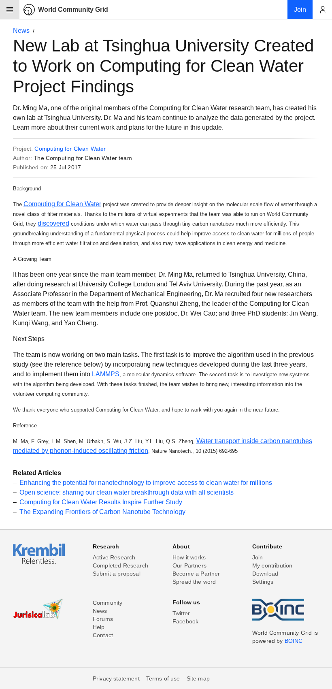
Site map (198, 678)
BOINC (294, 641)
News (21, 30)
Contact (103, 635)
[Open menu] (9, 9)
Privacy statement (116, 678)
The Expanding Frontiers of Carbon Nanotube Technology (102, 511)
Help (99, 627)
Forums (103, 619)
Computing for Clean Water (70, 148)
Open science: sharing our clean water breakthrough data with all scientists (126, 492)
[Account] (322, 9)
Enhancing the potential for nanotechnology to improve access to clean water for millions (145, 482)
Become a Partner (196, 573)
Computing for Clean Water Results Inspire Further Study (100, 502)
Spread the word (194, 581)
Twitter (181, 613)
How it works (189, 557)
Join (257, 557)
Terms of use (163, 678)
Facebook (185, 621)
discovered (53, 223)
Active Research (114, 557)
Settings (262, 581)
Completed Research (120, 565)
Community (107, 602)
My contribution (272, 565)
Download (265, 573)
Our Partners (189, 565)
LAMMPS (105, 374)
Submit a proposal (116, 573)
